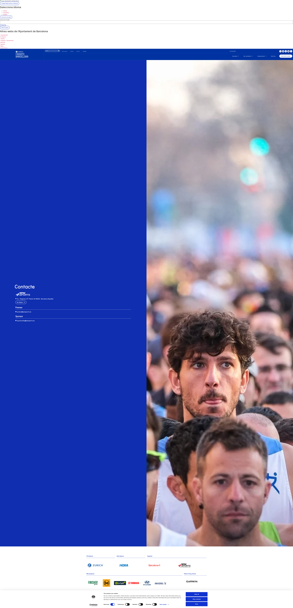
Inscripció (234, 56)
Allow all (196, 594)
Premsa (78, 51)
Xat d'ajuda (20, 302)
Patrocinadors (64, 51)
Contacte (84, 51)
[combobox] (51, 51)
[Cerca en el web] (4, 25)
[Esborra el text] (1, 25)
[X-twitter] (280, 51)
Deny (196, 604)
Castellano (6, 12)
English (5, 14)
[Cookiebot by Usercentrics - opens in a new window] (93, 605)
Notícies (71, 51)
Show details (163, 604)
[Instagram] (286, 51)
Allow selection (197, 599)
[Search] (59, 51)
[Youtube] (288, 51)
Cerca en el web (4, 19)
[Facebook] (283, 51)
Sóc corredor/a (247, 56)
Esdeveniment (261, 56)
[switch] (127, 604)
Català (9, 3)
